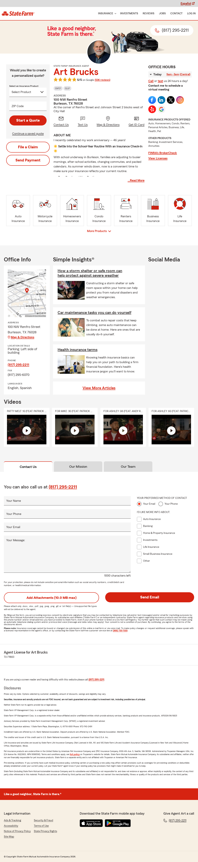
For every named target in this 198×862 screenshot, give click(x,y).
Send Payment (27, 160)
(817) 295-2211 (18, 364)
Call (151, 81)
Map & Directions (22, 337)
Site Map (9, 836)
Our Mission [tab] (78, 466)
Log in (191, 13)
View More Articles (99, 388)
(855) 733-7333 (120, 630)
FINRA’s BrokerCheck (162, 152)
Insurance (105, 13)
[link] (18, 13)
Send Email (149, 597)
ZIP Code (18, 106)
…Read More (136, 180)
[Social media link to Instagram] (180, 100)
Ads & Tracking (12, 820)
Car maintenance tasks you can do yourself (94, 313)
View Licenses (157, 158)
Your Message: (15, 540)
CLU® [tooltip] (67, 88)
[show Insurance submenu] (114, 13)
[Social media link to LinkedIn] (161, 100)
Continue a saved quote (28, 133)
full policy (75, 754)
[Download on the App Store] (91, 823)
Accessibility (11, 825)
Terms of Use (41, 825)
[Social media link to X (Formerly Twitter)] (171, 100)
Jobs (162, 13)
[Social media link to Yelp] (152, 109)
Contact (176, 13)
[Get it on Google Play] (118, 823)
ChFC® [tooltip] (58, 88)
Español (186, 3)
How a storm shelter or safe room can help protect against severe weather (90, 273)
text (160, 81)
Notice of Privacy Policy (17, 831)
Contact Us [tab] (28, 467)
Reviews (148, 13)
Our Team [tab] (128, 466)
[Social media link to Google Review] (161, 109)
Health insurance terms (77, 350)
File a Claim (28, 147)
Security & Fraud (43, 820)
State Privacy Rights (45, 831)
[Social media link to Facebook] (152, 100)
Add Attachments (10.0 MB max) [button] (51, 597)
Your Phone (13, 513)
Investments (129, 13)
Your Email (13, 527)
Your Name (13, 500)
